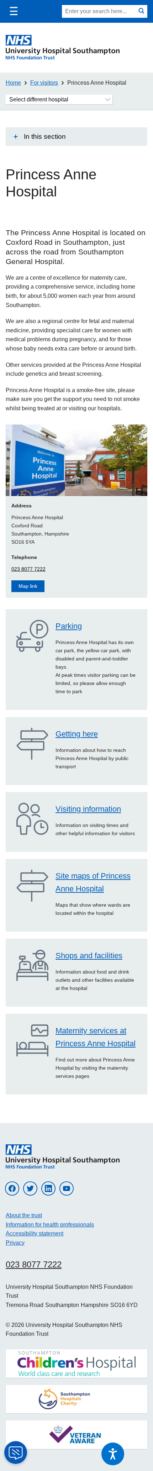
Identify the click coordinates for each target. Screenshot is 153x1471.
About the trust (24, 1215)
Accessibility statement (34, 1233)
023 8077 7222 (28, 569)
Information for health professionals (50, 1225)
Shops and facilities (89, 955)
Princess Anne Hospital (96, 83)
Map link (28, 586)
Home (13, 83)
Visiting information (88, 809)
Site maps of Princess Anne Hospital (93, 882)
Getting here (77, 733)
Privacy (15, 1243)
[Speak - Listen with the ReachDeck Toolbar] (112, 1454)
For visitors (44, 83)
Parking (69, 626)
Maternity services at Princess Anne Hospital (96, 1037)
